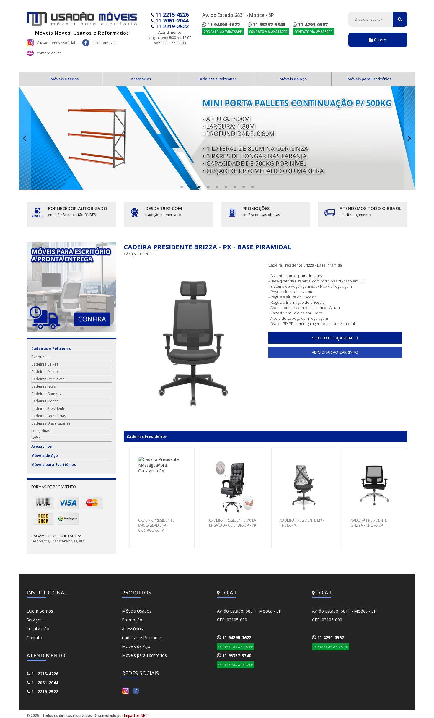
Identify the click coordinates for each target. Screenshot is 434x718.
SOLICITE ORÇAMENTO (335, 338)
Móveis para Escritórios (369, 79)
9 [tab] (252, 187)
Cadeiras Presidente (48, 408)
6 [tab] (226, 187)
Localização (38, 628)
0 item (379, 40)
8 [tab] (244, 187)
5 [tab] (217, 187)
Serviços (35, 620)
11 (172, 14)
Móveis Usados (64, 79)
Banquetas (40, 356)
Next (409, 138)
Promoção (132, 620)
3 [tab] (199, 187)
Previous (25, 138)
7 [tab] (235, 187)
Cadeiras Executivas (47, 378)
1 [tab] (182, 187)
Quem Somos (40, 611)
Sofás (35, 438)
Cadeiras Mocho (45, 401)
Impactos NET (135, 715)
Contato (34, 637)
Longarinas (40, 430)
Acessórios (141, 79)
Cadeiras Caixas (44, 364)
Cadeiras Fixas (43, 386)
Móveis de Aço (293, 79)
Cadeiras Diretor (45, 371)
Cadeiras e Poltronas (217, 79)
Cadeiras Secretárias (48, 415)
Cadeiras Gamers (46, 393)
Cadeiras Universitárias (50, 423)
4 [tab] (208, 187)
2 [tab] (190, 187)
